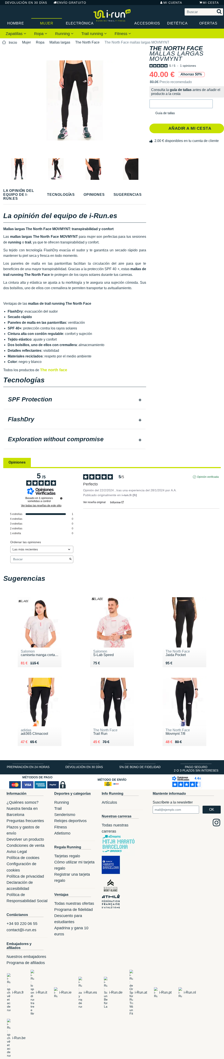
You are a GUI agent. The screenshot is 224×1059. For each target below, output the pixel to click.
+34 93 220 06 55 (22, 923)
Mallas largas (59, 42)
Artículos (109, 802)
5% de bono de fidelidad (140, 767)
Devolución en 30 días (26, 2)
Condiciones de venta (25, 845)
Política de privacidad (25, 876)
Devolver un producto (25, 839)
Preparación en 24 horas (28, 767)
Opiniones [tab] (17, 462)
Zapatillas (15, 34)
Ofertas (208, 23)
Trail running (92, 34)
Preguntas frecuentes (25, 821)
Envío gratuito (71, 2)
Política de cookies (23, 858)
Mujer (46, 23)
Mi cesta (211, 2)
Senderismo (64, 814)
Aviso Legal (17, 851)
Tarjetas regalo (67, 856)
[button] (181, 103)
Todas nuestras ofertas (74, 903)
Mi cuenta (172, 2)
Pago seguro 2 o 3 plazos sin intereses (196, 768)
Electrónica (79, 23)
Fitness (121, 34)
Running (63, 34)
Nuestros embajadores (26, 956)
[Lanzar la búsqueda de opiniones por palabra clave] (70, 559)
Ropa (39, 34)
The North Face (87, 42)
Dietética (177, 23)
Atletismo (62, 833)
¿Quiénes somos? (22, 802)
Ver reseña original (94, 502)
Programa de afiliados (26, 963)
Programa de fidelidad (73, 909)
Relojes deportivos (70, 821)
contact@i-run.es (21, 930)
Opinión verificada (208, 476)
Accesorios (147, 23)
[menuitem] (16, 33)
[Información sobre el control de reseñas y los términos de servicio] (61, 498)
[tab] (74, 399)
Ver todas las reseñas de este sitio (41, 505)
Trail (58, 808)
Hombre (15, 23)
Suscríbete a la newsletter (173, 802)
